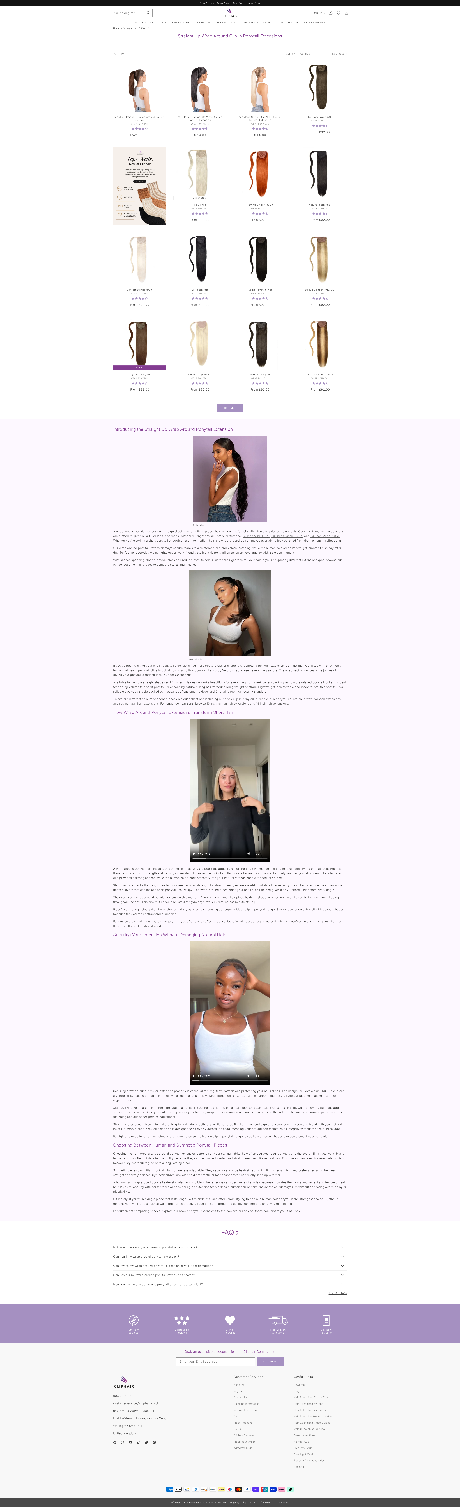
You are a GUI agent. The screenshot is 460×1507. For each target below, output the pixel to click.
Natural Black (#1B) (320, 204)
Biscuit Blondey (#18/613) (320, 289)
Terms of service (217, 1502)
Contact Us (240, 1397)
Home (116, 28)
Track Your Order (244, 1441)
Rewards (299, 1384)
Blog (296, 1391)
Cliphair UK (287, 1502)
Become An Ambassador (309, 1460)
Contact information (260, 1502)
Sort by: (291, 53)
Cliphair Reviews (244, 1435)
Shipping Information (246, 1403)
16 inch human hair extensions (228, 703)
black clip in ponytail (239, 699)
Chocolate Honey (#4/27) (320, 374)
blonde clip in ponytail (271, 699)
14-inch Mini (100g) (256, 536)
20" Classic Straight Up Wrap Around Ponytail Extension (200, 118)
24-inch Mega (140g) (325, 536)
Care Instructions (304, 1435)
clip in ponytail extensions (171, 665)
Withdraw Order (243, 1447)
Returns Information (246, 1410)
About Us (239, 1416)
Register (239, 1391)
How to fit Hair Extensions (310, 1410)
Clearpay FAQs (303, 1447)
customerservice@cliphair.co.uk (136, 1403)
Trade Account (243, 1422)
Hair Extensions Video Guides (312, 1422)
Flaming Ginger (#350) (260, 204)
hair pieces (144, 564)
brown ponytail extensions (322, 699)
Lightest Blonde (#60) (139, 289)
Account (239, 1384)
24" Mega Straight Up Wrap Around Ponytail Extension (260, 118)
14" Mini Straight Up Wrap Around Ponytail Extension (139, 118)
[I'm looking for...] (148, 13)
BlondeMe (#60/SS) (200, 374)
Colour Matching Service (309, 1428)
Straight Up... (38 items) (136, 28)
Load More (230, 407)
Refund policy (178, 1502)
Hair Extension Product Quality (313, 1416)
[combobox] (131, 13)
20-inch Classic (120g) (287, 536)
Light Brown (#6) (139, 374)
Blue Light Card (303, 1454)
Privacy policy (196, 1502)
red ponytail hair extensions (139, 703)
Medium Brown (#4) (320, 117)
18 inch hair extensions (272, 703)
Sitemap (299, 1466)
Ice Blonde (199, 204)
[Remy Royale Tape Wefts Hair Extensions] (139, 186)
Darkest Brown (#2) (260, 289)
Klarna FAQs (301, 1441)
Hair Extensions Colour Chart (312, 1397)
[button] (163, 22)
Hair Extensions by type (308, 1403)
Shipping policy (238, 1502)
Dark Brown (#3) (260, 374)
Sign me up (270, 1361)
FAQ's (237, 1428)
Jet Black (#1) (200, 289)
